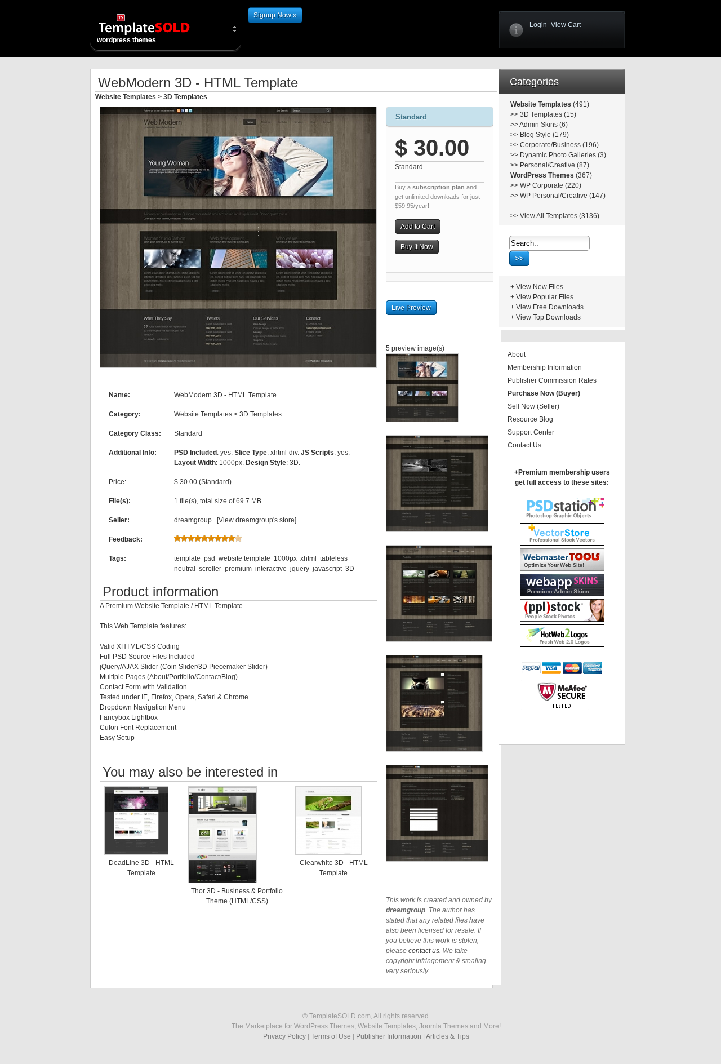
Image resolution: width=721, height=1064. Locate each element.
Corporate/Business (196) (559, 145)
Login (538, 25)
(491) (580, 104)
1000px (285, 558)
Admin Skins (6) (543, 124)
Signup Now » (275, 15)
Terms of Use (331, 1036)
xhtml (308, 558)
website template (244, 558)
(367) (583, 175)
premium (238, 569)
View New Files (539, 287)
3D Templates (185, 97)
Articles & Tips (447, 1036)
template (187, 558)
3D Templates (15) (548, 114)
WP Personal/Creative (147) (563, 196)
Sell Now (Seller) (533, 406)
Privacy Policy (284, 1036)
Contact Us (524, 445)
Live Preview (411, 308)
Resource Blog (530, 419)
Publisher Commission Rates (552, 380)
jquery (299, 569)
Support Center (531, 432)
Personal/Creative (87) (554, 165)
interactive (271, 569)
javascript (327, 569)
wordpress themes (126, 40)
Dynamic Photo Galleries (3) (563, 155)
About (517, 354)
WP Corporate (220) (550, 185)
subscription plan (438, 187)
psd (209, 558)
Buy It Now (416, 247)
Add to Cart (417, 226)
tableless (334, 558)
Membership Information (545, 367)
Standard (411, 117)
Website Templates (125, 97)
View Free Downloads (550, 307)
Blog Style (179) (544, 135)
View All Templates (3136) (559, 216)
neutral (184, 569)
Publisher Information (388, 1036)
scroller (210, 569)
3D (349, 569)
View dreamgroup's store (257, 520)
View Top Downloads (548, 317)
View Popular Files (544, 297)
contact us (423, 951)
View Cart (566, 25)
